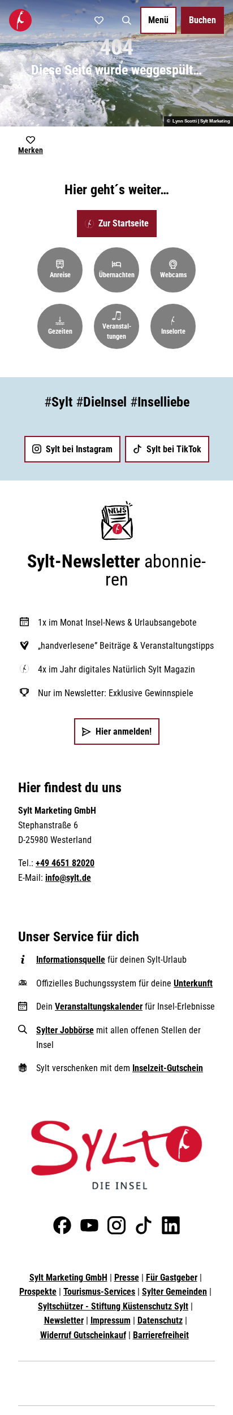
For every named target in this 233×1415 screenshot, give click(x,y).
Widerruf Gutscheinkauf (83, 1335)
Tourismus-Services (99, 1291)
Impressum (110, 1320)
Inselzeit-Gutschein (167, 1068)
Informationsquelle (70, 959)
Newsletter (64, 1320)
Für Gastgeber (171, 1277)
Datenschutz (160, 1320)
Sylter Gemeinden (174, 1291)
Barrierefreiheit (161, 1335)
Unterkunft (193, 983)
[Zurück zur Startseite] (20, 20)
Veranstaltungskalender (99, 1006)
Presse (126, 1277)
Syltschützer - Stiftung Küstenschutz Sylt (113, 1306)
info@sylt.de (68, 877)
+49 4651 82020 (65, 863)
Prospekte (38, 1291)
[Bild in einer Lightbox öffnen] (116, 1155)
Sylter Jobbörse (65, 1030)
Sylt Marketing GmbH (68, 1277)
